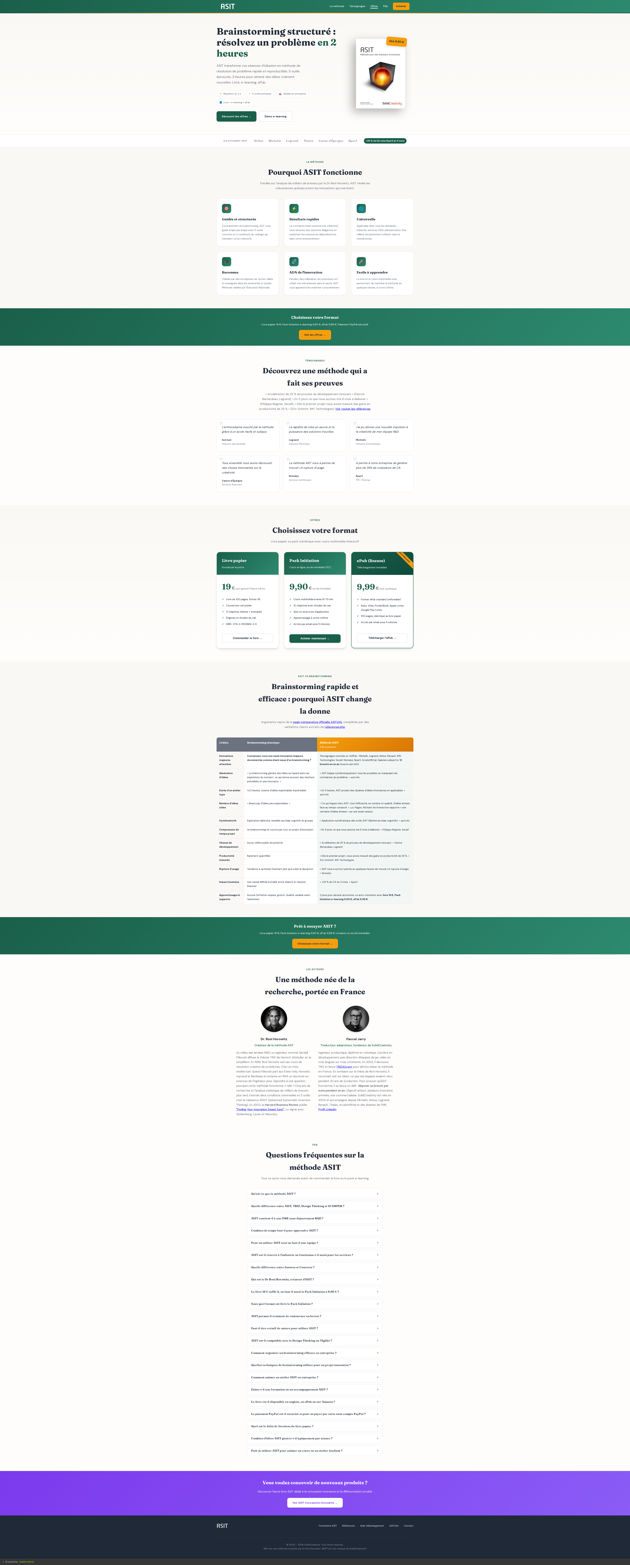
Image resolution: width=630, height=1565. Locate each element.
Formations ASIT (328, 1525)
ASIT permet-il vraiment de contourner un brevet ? (286, 1316)
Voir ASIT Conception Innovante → (315, 1502)
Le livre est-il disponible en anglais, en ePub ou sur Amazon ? (293, 1401)
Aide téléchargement (372, 1525)
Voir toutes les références (352, 409)
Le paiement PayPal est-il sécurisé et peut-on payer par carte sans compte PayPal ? (308, 1414)
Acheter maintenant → (315, 638)
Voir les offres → (315, 334)
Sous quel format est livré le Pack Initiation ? (282, 1303)
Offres (374, 6)
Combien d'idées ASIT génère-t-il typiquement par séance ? (292, 1438)
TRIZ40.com (344, 1067)
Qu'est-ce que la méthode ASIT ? (273, 1193)
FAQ (385, 6)
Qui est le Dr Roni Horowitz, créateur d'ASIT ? (282, 1279)
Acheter (401, 6)
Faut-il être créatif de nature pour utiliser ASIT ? (284, 1328)
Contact (408, 1525)
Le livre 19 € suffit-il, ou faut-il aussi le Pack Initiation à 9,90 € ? (295, 1291)
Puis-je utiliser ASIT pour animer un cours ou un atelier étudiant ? (296, 1450)
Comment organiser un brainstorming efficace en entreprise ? (293, 1353)
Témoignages (357, 6)
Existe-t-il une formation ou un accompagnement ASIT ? (289, 1389)
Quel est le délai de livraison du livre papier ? (282, 1426)
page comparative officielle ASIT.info (317, 722)
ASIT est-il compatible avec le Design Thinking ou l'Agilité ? (291, 1340)
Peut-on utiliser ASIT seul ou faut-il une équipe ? (284, 1242)
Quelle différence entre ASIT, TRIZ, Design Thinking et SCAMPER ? (297, 1206)
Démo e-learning (276, 116)
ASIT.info (394, 1525)
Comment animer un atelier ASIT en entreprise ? (284, 1377)
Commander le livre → (247, 638)
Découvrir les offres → (236, 116)
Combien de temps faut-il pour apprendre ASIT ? (284, 1230)
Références (348, 1525)
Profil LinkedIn (327, 1109)
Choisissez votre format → (315, 943)
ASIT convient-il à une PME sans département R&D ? (287, 1218)
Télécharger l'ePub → (382, 638)
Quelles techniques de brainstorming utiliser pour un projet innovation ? (301, 1365)
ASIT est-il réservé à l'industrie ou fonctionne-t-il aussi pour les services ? (302, 1255)
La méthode (337, 6)
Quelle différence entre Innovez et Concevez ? (283, 1267)
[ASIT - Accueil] (227, 6)
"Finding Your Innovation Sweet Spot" (260, 1109)
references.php (335, 727)
